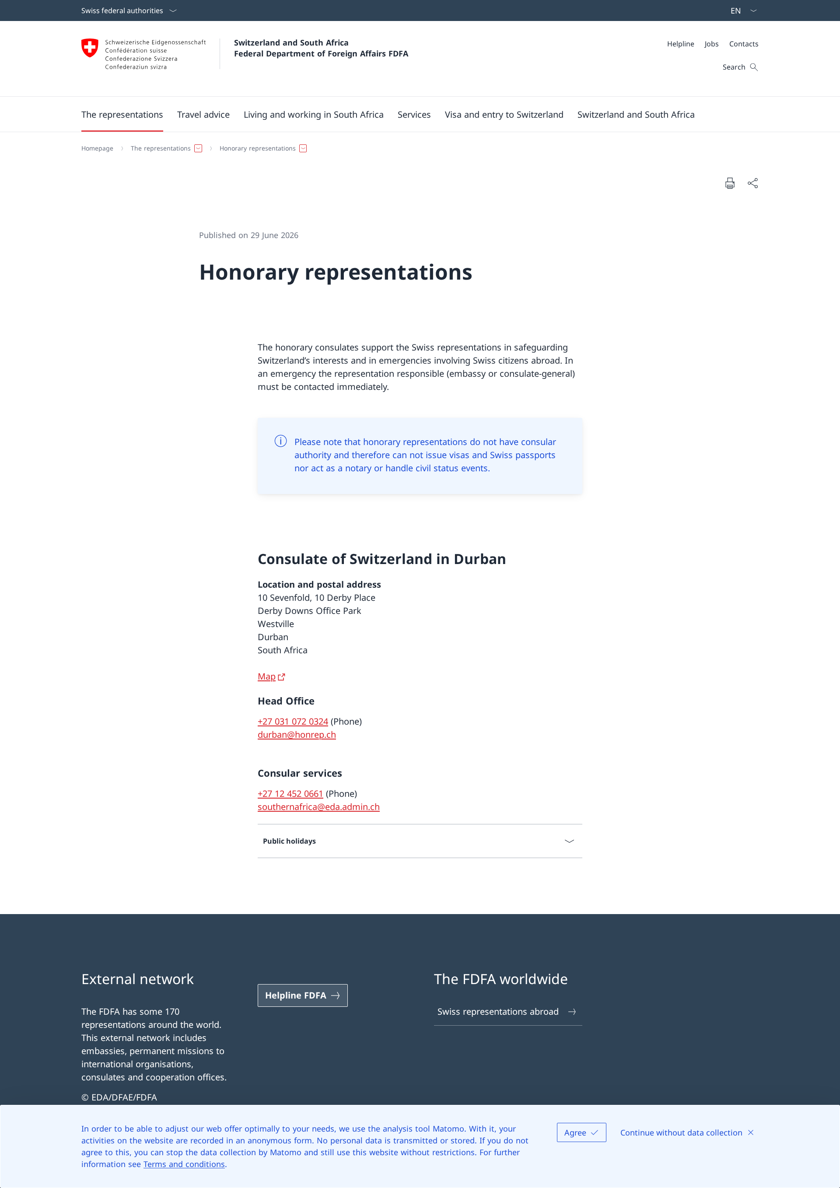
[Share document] (752, 183)
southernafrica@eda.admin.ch (319, 807)
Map (267, 676)
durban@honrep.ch (297, 734)
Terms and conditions (184, 1164)
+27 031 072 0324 (293, 721)
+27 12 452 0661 (290, 793)
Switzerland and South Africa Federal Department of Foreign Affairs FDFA (321, 48)
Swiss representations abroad (498, 1011)
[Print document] (729, 183)
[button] (122, 114)
